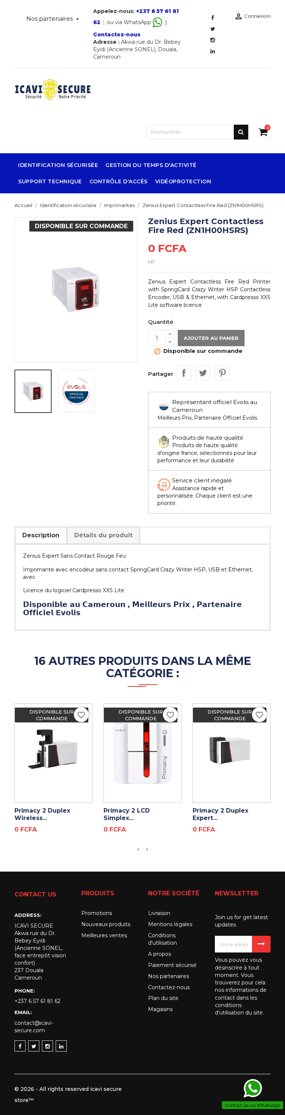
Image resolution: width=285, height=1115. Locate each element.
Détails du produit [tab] (103, 535)
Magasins (160, 1009)
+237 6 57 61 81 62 (37, 1001)
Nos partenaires (50, 18)
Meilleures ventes (104, 935)
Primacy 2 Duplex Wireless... (42, 814)
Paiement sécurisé (172, 965)
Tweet (203, 372)
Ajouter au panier (211, 338)
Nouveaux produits (105, 924)
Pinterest (222, 372)
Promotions (96, 913)
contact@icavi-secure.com (33, 1027)
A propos (159, 954)
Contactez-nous (117, 34)
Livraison (159, 913)
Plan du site (163, 998)
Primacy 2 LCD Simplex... (127, 814)
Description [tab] (40, 535)
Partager (183, 372)
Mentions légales (170, 924)
